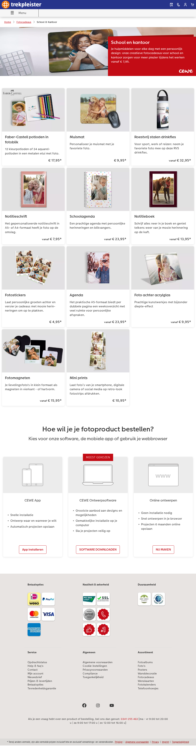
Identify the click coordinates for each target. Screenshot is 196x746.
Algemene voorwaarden (98, 662)
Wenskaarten (146, 681)
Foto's (141, 666)
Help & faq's (35, 666)
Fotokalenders (147, 684)
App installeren (32, 549)
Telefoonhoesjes (148, 688)
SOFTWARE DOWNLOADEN (98, 549)
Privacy (155, 742)
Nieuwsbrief (35, 677)
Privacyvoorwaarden (95, 670)
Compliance (90, 673)
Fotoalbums (145, 662)
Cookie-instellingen (95, 666)
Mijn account (35, 673)
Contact (33, 670)
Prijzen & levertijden (40, 681)
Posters (142, 670)
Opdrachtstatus (37, 662)
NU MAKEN (163, 549)
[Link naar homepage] (39, 5)
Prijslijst (118, 742)
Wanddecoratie (147, 673)
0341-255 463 (129, 719)
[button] (185, 5)
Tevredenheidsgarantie (42, 688)
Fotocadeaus (146, 677)
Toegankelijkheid (93, 677)
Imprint (165, 742)
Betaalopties (35, 684)
